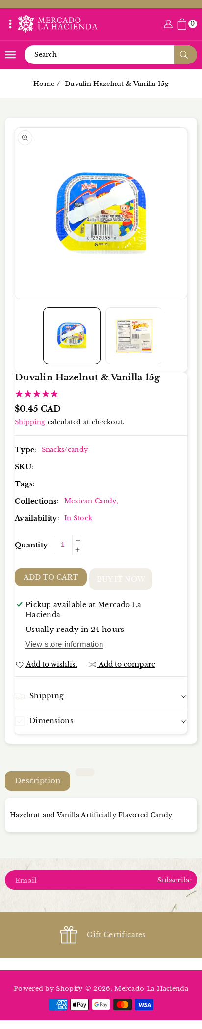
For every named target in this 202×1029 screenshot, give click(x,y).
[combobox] (111, 54)
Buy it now (121, 579)
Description (37, 780)
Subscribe (174, 880)
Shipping (30, 422)
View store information (64, 644)
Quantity (31, 545)
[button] (10, 24)
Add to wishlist (51, 664)
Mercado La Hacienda (151, 989)
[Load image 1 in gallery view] (72, 336)
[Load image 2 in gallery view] (134, 336)
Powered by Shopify (48, 989)
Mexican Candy (90, 501)
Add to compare (127, 664)
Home (43, 84)
